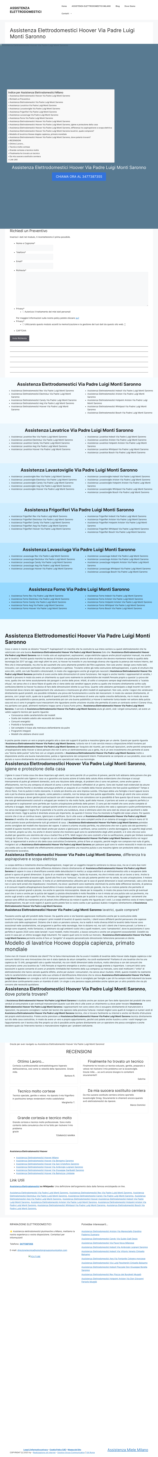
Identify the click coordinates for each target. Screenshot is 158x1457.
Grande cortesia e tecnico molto (24, 150)
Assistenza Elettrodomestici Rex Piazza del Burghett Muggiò (111, 1274)
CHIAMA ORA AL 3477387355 (79, 176)
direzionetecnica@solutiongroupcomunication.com (42, 1250)
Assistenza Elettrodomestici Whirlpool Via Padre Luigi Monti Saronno (71, 1205)
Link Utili (14, 159)
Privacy (20, 308)
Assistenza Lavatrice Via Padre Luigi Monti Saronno (33, 105)
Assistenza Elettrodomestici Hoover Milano (37, 1157)
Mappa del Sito (74, 1449)
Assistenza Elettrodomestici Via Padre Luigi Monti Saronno (36, 102)
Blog (118, 6)
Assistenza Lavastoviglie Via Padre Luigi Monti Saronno (35, 108)
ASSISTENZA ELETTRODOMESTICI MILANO (91, 6)
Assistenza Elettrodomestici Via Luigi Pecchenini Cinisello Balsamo (114, 1263)
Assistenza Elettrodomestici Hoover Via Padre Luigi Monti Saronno (40, 96)
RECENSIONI (15, 140)
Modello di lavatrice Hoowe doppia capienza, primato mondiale (38, 134)
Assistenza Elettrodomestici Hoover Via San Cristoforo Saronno (47, 1164)
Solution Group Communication (71, 1452)
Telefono (21, 252)
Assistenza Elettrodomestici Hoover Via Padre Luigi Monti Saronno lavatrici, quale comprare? (52, 131)
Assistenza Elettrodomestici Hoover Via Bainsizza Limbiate (45, 1173)
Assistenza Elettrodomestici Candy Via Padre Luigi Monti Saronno (100, 1196)
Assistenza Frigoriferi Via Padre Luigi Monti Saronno (33, 112)
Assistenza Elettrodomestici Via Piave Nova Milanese (107, 1243)
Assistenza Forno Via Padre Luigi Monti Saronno (31, 118)
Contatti (65, 13)
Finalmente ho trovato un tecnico (25, 153)
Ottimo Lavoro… (17, 144)
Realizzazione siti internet (44, 1452)
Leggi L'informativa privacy (35, 1449)
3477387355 (26, 1244)
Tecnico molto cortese (20, 147)
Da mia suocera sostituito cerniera (25, 156)
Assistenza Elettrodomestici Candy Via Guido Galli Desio (109, 1239)
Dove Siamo (130, 6)
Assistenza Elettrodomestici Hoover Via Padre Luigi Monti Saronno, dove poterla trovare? (50, 137)
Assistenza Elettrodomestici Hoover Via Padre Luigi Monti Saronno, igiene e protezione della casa (54, 124)
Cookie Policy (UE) (58, 1449)
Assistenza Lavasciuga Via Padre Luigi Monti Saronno (34, 115)
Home (64, 6)
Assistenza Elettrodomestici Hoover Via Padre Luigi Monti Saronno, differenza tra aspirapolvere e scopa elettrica (61, 128)
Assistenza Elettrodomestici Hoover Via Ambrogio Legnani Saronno (49, 1167)
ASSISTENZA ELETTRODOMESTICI (25, 10)
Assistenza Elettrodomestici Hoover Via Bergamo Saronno (45, 1160)
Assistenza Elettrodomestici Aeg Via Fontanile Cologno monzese (113, 1258)
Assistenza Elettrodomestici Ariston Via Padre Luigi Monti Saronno (64, 1202)
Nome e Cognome (25, 243)
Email (19, 261)
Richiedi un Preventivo (20, 99)
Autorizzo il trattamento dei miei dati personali (47, 311)
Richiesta (21, 270)
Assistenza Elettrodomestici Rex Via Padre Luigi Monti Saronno (100, 1192)
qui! (77, 318)
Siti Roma (90, 1452)
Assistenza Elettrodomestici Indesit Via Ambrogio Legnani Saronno (114, 1247)
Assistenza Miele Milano (128, 1450)
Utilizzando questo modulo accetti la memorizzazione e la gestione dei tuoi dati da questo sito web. (75, 324)
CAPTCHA (21, 330)
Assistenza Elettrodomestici (25, 1186)
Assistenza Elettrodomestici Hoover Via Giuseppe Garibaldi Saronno (50, 1170)
